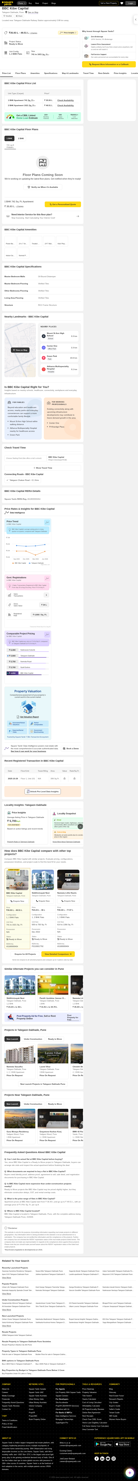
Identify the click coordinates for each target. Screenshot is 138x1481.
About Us (5, 1389)
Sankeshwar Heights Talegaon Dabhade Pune (85, 1322)
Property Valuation (89, 1392)
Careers (5, 1392)
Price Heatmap (88, 1389)
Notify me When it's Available (44, 187)
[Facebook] (96, 1458)
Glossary (112, 1392)
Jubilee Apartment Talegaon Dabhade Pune (51, 1274)
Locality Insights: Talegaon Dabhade (25, 805)
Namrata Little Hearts (67, 893)
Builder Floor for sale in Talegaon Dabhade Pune (51, 1354)
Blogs (53, 3)
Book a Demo (73, 748)
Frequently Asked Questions (13, 1402)
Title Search (87, 1396)
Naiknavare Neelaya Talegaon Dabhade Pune (118, 1290)
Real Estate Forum (116, 1396)
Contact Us (6, 1409)
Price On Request (15, 1075)
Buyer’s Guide (114, 1406)
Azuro (31, 1409)
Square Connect (62, 1396)
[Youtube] (108, 1458)
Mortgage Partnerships (64, 1419)
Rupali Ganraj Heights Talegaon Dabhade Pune (85, 1319)
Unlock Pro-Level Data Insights (44, 791)
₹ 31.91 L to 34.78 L (48, 1007)
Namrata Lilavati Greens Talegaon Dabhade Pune (118, 1287)
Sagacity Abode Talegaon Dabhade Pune (84, 1271)
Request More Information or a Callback (110, 64)
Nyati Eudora (25, 667)
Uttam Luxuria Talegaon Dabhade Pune (83, 1306)
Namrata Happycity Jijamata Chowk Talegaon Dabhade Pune (18, 1290)
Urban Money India (36, 1399)
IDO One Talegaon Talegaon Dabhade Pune (118, 1319)
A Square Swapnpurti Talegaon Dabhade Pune (118, 1306)
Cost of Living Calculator (91, 1402)
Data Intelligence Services (66, 1416)
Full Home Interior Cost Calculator (95, 1426)
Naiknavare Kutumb (27, 650)
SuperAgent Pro (62, 1423)
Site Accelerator (62, 1402)
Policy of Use (7, 1424)
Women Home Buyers (117, 1419)
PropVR (32, 1413)
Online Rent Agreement (91, 1413)
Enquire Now (18, 901)
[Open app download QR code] (136, 19)
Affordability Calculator (91, 1406)
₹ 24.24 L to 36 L (14, 1007)
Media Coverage (8, 1396)
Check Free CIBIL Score (91, 1419)
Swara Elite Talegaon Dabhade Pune (49, 1271)
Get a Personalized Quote (64, 204)
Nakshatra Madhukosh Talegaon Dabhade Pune (51, 1319)
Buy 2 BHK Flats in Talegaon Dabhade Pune (51, 1364)
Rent (37, 3)
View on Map (21, 350)
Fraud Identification (9, 1427)
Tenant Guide (114, 1413)
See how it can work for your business (28, 751)
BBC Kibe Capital (26, 673)
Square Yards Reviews (11, 1406)
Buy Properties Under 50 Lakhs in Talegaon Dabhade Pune (18, 1374)
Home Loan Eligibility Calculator (94, 1423)
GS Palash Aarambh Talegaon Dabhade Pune (85, 1303)
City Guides (113, 1402)
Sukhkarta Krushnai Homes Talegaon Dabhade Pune (51, 1322)
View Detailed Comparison (57, 954)
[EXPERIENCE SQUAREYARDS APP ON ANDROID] (103, 1446)
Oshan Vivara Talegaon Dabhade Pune (16, 1319)
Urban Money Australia (37, 1402)
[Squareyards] (7, 4)
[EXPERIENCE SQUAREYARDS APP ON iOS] (122, 1446)
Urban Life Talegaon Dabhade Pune (15, 1287)
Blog (111, 1389)
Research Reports (116, 1399)
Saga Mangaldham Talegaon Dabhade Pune (118, 1322)
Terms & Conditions (9, 1420)
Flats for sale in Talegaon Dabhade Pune (17, 1354)
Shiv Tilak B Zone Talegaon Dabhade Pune (51, 1306)
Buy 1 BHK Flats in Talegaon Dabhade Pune (18, 1364)
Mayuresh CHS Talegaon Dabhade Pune (118, 1274)
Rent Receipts (87, 1416)
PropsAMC (33, 1416)
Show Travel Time (44, 468)
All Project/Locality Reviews (93, 1409)
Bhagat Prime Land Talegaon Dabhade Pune (118, 1303)
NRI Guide (113, 1416)
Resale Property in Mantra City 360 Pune (17, 1345)
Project (45, 3)
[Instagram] (113, 1458)
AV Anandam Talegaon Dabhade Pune (16, 1306)
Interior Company (35, 1406)
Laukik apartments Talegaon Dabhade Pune (85, 1274)
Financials (6, 1399)
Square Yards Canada (37, 1389)
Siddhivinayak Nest (41, 893)
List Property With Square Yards (68, 1392)
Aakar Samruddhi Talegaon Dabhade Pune (118, 1271)
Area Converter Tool (90, 1429)
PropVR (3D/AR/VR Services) (67, 1406)
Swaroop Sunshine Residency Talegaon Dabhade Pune (18, 1271)
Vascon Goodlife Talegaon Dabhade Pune (84, 1290)
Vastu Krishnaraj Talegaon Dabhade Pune (17, 1322)
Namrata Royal (26, 662)
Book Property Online (37, 1419)
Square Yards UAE (36, 1392)
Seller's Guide (114, 1409)
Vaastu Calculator (89, 1399)
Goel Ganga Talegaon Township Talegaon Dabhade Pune (51, 1287)
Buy (30, 3)
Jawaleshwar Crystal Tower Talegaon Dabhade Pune (51, 1303)
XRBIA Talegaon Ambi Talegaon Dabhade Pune (18, 1335)
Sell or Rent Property (109, 3)
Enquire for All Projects (25, 954)
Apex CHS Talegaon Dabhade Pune (15, 1274)
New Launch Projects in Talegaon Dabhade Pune (42, 1084)
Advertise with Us (62, 1409)
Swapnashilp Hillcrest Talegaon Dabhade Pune (18, 1303)
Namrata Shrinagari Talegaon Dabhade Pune (51, 1290)
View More (6, 1278)
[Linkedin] (102, 1458)
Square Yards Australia (38, 1396)
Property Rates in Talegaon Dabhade (20, 842)
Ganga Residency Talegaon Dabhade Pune (85, 1287)
